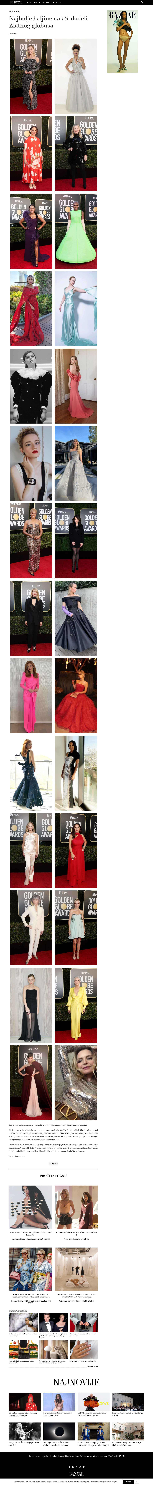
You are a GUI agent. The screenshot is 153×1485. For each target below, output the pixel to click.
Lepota (37, 2)
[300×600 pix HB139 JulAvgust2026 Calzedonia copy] (122, 41)
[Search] (142, 2)
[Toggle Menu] (11, 2)
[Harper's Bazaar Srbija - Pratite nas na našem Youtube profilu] (83, 1467)
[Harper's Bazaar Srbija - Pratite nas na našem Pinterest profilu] (76, 1467)
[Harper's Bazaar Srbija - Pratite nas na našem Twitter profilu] (73, 1467)
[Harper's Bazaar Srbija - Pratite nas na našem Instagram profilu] (80, 1467)
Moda (29, 2)
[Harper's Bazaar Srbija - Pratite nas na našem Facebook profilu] (69, 1467)
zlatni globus (54, 1163)
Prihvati (128, 1482)
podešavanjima (112, 1482)
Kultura (46, 2)
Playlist (58, 2)
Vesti (18, 11)
